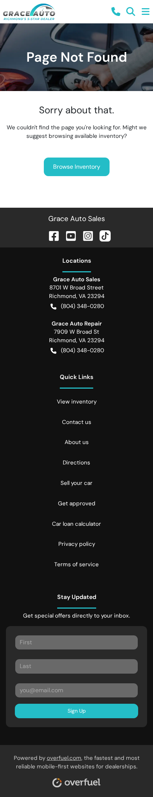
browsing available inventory (86, 136)
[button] (115, 11)
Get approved (76, 503)
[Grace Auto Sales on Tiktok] (102, 235)
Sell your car (76, 483)
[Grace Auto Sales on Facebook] (50, 235)
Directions (76, 462)
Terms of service (76, 564)
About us (77, 442)
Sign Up (77, 710)
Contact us (76, 422)
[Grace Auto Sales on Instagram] (85, 235)
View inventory (77, 401)
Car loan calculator (76, 524)
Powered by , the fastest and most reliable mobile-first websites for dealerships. (77, 762)
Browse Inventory (76, 167)
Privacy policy (76, 544)
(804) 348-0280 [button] (82, 306)
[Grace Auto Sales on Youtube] (67, 235)
